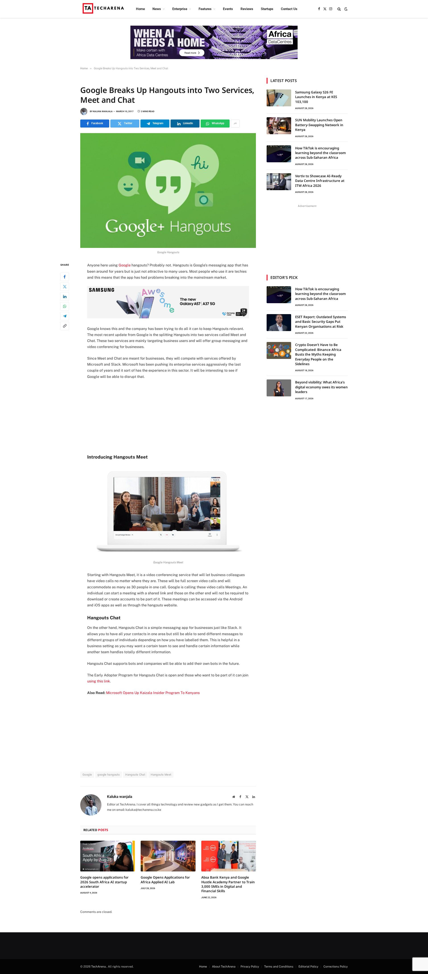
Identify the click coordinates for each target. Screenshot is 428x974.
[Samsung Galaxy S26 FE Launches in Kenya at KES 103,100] (279, 97)
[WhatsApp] (64, 306)
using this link (98, 681)
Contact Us (289, 9)
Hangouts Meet (161, 774)
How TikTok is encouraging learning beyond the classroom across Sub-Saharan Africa (320, 153)
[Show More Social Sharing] (235, 123)
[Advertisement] (168, 416)
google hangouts (108, 774)
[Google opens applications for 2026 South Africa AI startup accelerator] (107, 856)
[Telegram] (64, 316)
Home (140, 9)
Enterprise (179, 9)
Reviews (247, 9)
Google (125, 265)
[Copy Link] (64, 326)
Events (228, 9)
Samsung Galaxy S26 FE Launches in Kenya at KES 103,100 (316, 97)
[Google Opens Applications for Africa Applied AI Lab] (168, 856)
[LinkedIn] (64, 296)
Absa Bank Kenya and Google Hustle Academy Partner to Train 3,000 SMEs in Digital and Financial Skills (228, 884)
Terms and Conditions (278, 966)
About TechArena (223, 966)
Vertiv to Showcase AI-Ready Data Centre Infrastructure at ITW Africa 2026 (319, 181)
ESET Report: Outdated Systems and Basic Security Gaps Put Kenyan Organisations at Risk (320, 322)
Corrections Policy (335, 966)
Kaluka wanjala (103, 111)
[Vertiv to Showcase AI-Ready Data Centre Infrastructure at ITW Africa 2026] (279, 181)
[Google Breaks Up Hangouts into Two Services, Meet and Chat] (168, 190)
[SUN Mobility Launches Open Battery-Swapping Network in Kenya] (279, 125)
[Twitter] (64, 286)
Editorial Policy (308, 966)
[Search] (339, 9)
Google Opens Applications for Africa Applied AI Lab (165, 879)
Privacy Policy (250, 966)
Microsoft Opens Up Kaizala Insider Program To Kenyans (153, 693)
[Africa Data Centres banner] (214, 42)
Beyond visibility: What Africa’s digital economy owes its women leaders (321, 387)
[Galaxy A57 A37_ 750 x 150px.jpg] (168, 317)
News (156, 9)
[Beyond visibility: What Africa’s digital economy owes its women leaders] (279, 387)
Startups (267, 9)
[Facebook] (64, 277)
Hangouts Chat (135, 774)
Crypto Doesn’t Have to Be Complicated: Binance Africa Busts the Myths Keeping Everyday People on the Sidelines (318, 354)
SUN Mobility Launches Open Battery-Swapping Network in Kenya (319, 125)
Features (205, 9)
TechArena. (99, 966)
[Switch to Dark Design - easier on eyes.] (345, 9)
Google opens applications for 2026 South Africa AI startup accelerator (104, 882)
